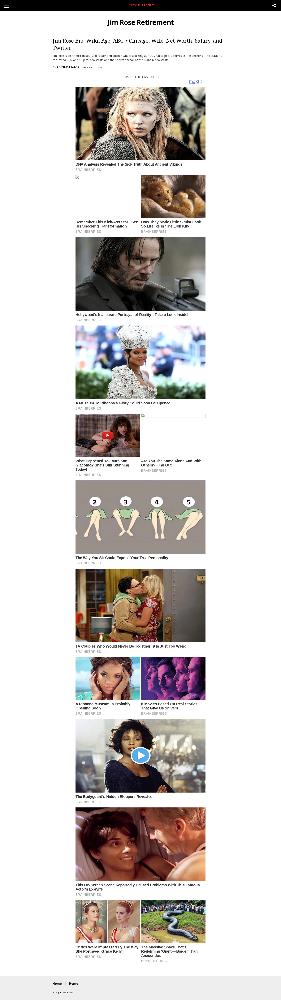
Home (57, 983)
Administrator (68, 67)
